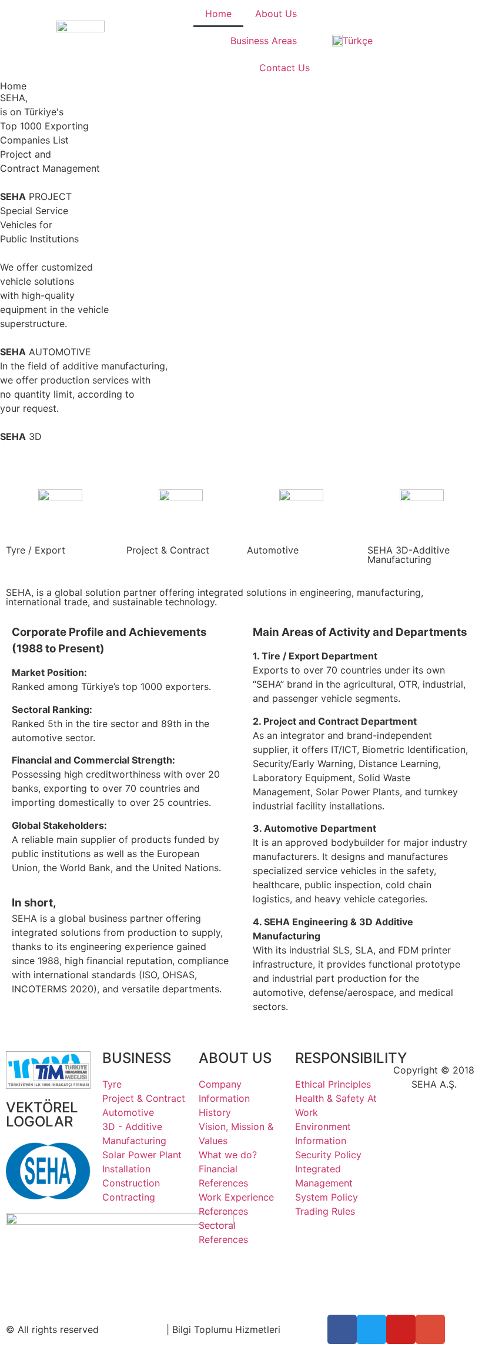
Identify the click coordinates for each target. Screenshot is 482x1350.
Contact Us (284, 68)
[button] (241, 451)
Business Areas (263, 40)
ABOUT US (235, 1057)
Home (218, 13)
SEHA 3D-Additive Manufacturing (408, 554)
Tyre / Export (35, 550)
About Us (276, 13)
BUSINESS (136, 1057)
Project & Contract (167, 550)
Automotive (273, 550)
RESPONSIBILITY (351, 1057)
